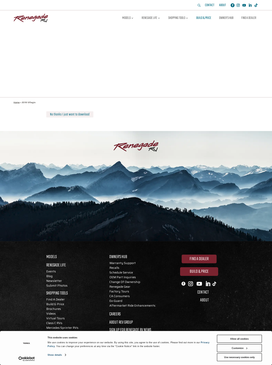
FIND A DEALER (199, 259)
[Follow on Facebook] (233, 5)
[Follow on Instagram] (238, 5)
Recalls (114, 268)
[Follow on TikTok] (256, 5)
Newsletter (54, 281)
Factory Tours (119, 292)
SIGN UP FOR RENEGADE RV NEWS (130, 330)
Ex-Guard (115, 301)
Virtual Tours (55, 319)
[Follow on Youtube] (244, 5)
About (222, 6)
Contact (209, 6)
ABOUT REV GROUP (121, 322)
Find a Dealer (248, 18)
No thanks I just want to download (70, 114)
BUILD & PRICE (199, 271)
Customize (238, 348)
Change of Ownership (124, 282)
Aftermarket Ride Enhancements (132, 306)
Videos (51, 314)
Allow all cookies (239, 338)
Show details (55, 355)
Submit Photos (57, 286)
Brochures (53, 309)
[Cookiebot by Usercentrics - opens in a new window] (26, 358)
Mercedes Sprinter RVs (62, 328)
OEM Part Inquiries (122, 277)
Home (17, 102)
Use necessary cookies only (239, 357)
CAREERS (115, 314)
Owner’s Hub (226, 18)
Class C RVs (54, 323)
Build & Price (203, 18)
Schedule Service (121, 273)
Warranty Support (122, 263)
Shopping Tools (176, 18)
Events (51, 272)
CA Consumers (119, 296)
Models (126, 18)
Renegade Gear (119, 287)
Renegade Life (149, 18)
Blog (49, 276)
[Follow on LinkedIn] (250, 5)
